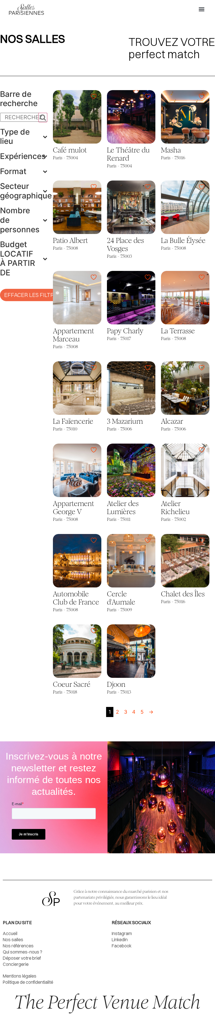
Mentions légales (19, 976)
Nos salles (13, 939)
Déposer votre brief (22, 958)
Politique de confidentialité (28, 982)
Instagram (122, 933)
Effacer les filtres (32, 294)
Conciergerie (16, 964)
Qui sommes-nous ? (22, 952)
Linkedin (120, 939)
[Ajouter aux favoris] (94, 96)
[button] (201, 9)
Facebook (122, 945)
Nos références (18, 945)
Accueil (10, 933)
